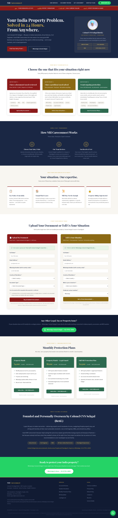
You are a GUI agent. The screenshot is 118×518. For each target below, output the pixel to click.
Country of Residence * (16, 275)
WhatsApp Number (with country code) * (20, 267)
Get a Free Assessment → (86, 299)
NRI (14, 3)
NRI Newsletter (62, 495)
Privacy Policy (90, 489)
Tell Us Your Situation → (59, 111)
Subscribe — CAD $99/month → (59, 391)
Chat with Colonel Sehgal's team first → (37, 248)
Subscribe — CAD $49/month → (26, 390)
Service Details (90, 501)
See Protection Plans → (94, 111)
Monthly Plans (90, 3)
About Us (89, 498)
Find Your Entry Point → (17, 49)
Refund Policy (90, 492)
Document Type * (14, 282)
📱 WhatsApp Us (104, 3)
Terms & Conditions (92, 486)
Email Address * (14, 260)
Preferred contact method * (70, 290)
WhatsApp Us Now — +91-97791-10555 (59, 471)
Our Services (54, 3)
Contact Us (89, 495)
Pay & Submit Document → (32, 300)
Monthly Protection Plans (65, 492)
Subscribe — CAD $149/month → (91, 389)
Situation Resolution (64, 489)
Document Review (65, 3)
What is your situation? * (69, 282)
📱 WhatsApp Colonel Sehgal (39, 49)
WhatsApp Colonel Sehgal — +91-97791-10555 (60, 330)
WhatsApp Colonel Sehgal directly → (86, 248)
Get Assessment (79, 3)
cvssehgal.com (62, 498)
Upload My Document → (23, 111)
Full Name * (13, 252)
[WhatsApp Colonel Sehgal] (113, 513)
